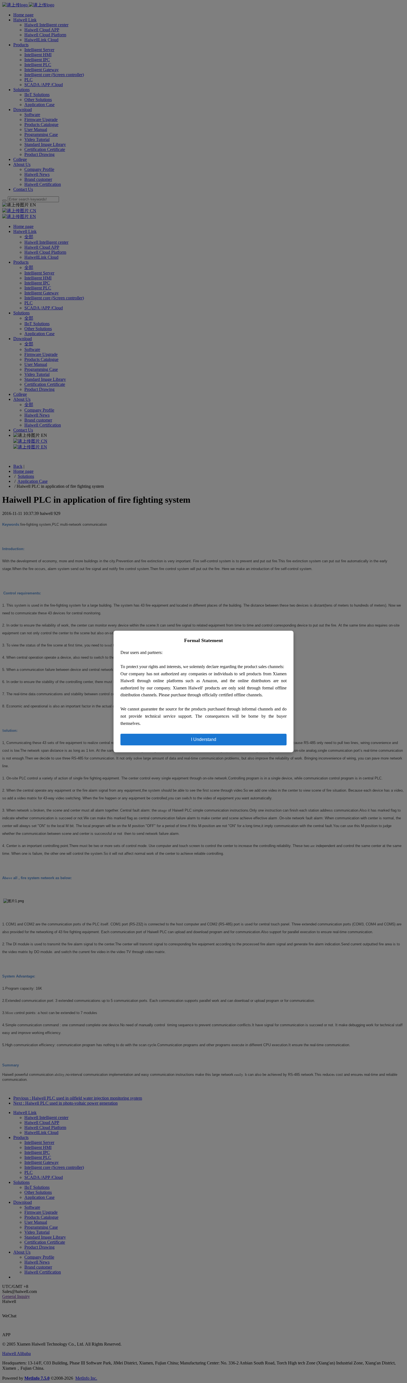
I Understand (203, 739)
